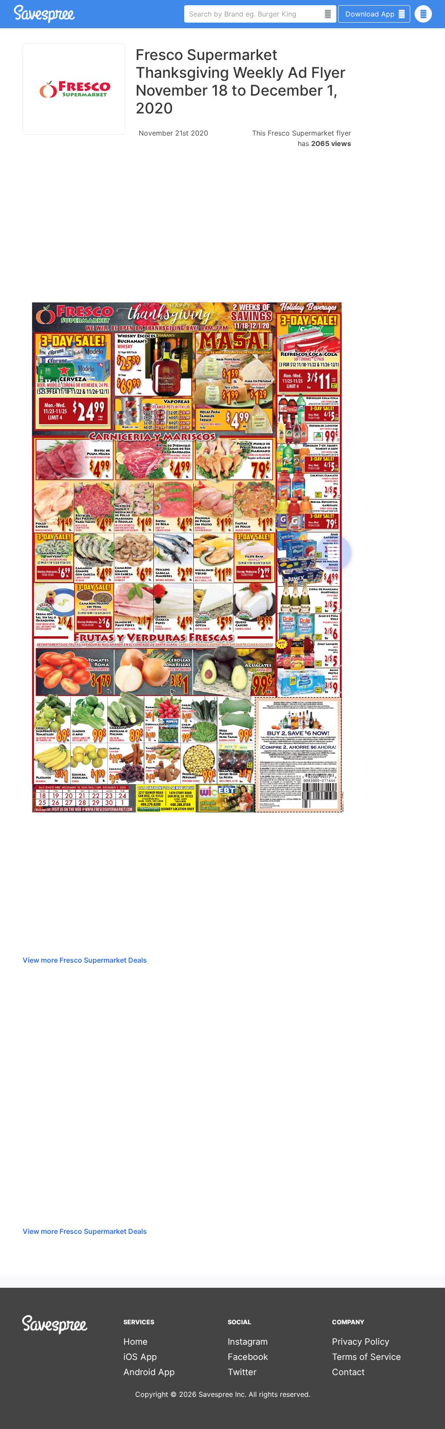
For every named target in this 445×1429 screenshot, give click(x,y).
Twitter (242, 1372)
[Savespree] (15, 14)
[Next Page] (333, 552)
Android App (149, 1372)
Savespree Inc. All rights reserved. (254, 1394)
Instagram (248, 1341)
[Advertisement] (187, 220)
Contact (348, 1372)
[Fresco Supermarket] (74, 89)
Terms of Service (366, 1357)
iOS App (140, 1357)
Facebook (248, 1357)
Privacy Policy (360, 1341)
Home (135, 1341)
